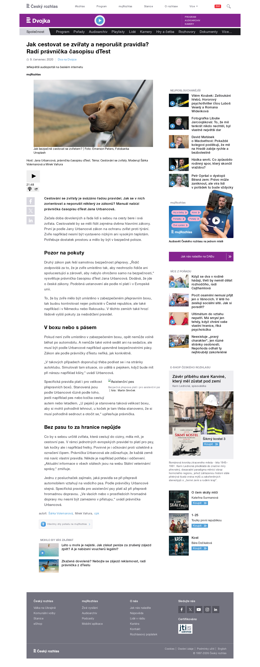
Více (227, 32)
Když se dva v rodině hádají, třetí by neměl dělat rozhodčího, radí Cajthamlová (212, 282)
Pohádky (177, 219)
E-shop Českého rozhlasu (190, 367)
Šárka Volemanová (60, 513)
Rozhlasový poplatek (143, 634)
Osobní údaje (186, 648)
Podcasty (88, 618)
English (222, 648)
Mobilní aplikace (92, 623)
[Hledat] (228, 6)
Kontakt (135, 629)
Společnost (35, 32)
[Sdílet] (36, 189)
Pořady (79, 32)
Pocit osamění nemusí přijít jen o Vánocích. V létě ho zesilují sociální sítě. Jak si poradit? (212, 301)
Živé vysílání (179, 225)
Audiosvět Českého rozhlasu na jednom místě (196, 241)
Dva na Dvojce (67, 59)
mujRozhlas (125, 6)
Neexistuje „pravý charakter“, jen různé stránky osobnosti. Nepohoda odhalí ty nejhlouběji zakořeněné (209, 344)
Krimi (194, 212)
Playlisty (118, 32)
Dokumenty (209, 32)
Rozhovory (187, 32)
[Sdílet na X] (31, 211)
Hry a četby (178, 212)
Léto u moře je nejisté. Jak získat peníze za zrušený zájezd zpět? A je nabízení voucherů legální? (106, 547)
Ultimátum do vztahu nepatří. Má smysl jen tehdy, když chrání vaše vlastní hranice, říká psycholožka (209, 321)
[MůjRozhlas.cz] (34, 75)
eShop (38, 623)
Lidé (132, 32)
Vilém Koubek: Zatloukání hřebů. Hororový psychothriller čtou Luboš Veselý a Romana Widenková (211, 103)
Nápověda (136, 613)
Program (102, 6)
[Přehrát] (33, 176)
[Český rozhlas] (42, 6)
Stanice (148, 6)
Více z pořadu (180, 271)
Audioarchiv (192, 20)
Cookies (169, 648)
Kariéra (134, 623)
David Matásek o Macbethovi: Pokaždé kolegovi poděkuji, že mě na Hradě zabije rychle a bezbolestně (211, 144)
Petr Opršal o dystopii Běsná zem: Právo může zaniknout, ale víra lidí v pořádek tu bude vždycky (212, 181)
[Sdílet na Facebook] (31, 201)
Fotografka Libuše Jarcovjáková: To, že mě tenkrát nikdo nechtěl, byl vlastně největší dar (211, 124)
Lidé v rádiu (137, 618)
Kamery (189, 24)
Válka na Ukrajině (45, 608)
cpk (96, 513)
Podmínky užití (205, 648)
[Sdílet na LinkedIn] (31, 220)
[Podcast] (30, 189)
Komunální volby (44, 613)
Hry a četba (165, 32)
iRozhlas (80, 6)
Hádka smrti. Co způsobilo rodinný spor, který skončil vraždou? (212, 163)
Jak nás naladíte (140, 608)
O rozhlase (171, 6)
